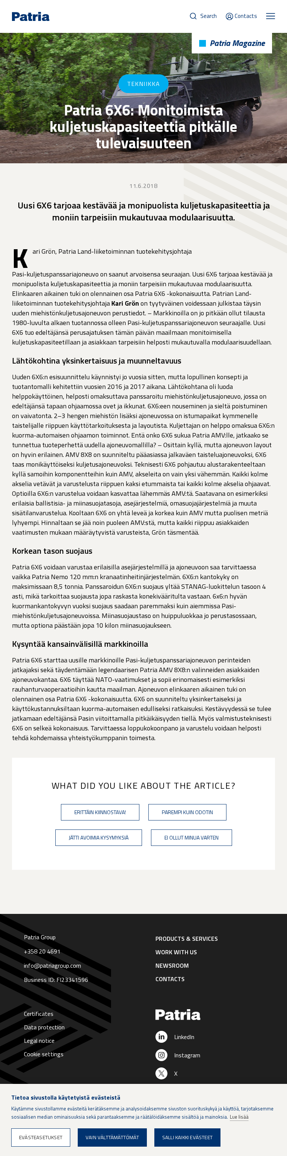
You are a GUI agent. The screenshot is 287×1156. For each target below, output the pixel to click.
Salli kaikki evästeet (187, 1137)
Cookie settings (44, 1054)
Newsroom (172, 965)
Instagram (187, 1055)
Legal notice (39, 1040)
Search (208, 16)
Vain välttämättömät (112, 1137)
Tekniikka (143, 83)
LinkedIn (184, 1036)
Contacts (246, 16)
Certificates (38, 1013)
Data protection (44, 1027)
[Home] (209, 1015)
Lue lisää (239, 1117)
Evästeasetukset (40, 1137)
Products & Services (186, 938)
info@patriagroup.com (52, 965)
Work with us (176, 952)
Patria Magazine (237, 43)
